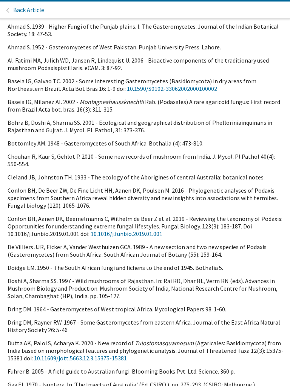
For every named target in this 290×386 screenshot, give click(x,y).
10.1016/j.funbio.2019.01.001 (126, 233)
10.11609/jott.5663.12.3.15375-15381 (80, 358)
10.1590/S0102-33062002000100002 (172, 88)
